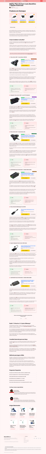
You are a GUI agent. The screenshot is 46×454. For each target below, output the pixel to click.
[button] (23, 27)
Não (25, 318)
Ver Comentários (33, 65)
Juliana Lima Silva (13, 7)
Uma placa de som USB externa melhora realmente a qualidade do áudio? (19, 372)
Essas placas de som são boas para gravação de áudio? (17, 380)
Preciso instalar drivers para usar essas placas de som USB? (17, 376)
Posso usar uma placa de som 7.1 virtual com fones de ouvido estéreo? (19, 374)
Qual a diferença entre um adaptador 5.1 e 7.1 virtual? (17, 378)
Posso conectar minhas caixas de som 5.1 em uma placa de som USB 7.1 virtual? (20, 382)
